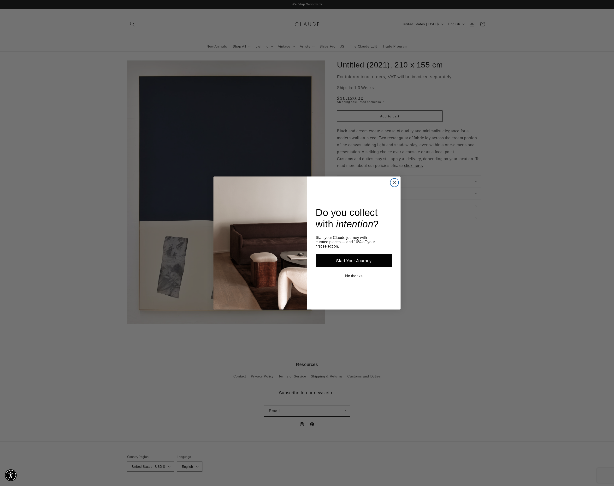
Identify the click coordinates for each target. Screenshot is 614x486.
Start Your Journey (354, 260)
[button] (11, 475)
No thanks (353, 276)
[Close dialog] (394, 182)
